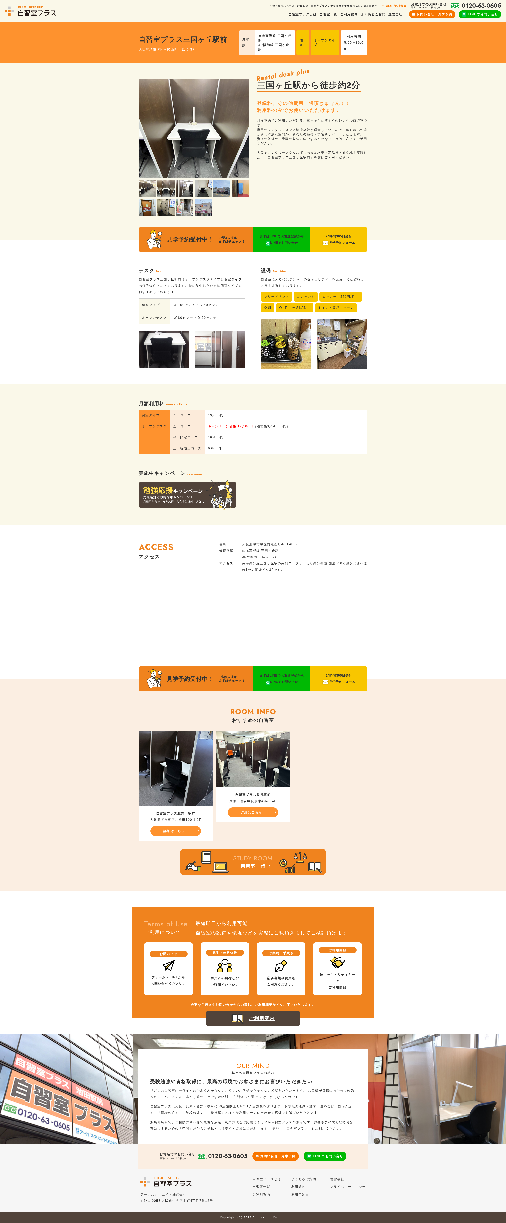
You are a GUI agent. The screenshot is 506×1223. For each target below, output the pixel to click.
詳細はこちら (174, 831)
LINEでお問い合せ (483, 14)
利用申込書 (400, 5)
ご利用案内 (349, 14)
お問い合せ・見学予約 (434, 14)
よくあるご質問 (373, 14)
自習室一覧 (328, 14)
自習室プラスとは (302, 14)
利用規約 (387, 5)
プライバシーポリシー (348, 1186)
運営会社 (395, 14)
